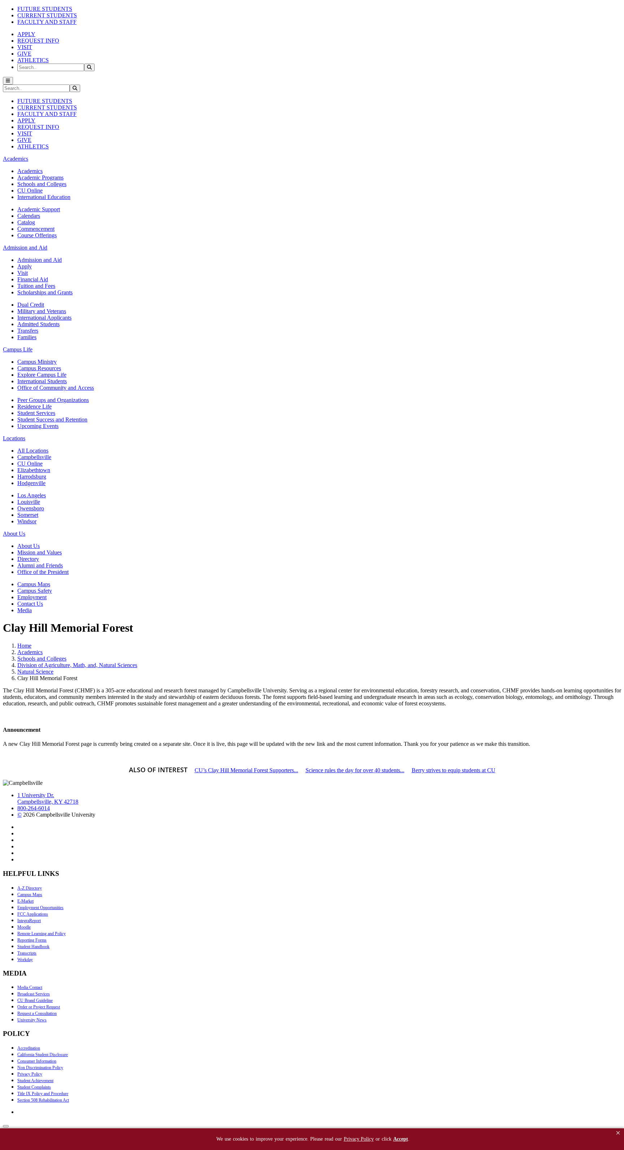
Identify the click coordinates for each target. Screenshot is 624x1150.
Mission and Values (39, 552)
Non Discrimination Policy (40, 1067)
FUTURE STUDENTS (44, 9)
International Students (42, 381)
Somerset (27, 515)
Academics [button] (15, 159)
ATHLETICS (33, 60)
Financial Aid (32, 279)
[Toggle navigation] (8, 81)
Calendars (28, 216)
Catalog (26, 222)
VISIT (24, 47)
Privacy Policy (29, 1074)
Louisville (28, 502)
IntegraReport (29, 920)
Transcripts (26, 953)
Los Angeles (31, 495)
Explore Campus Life (41, 375)
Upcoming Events (37, 426)
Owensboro (30, 508)
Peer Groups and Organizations (53, 400)
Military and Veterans (41, 311)
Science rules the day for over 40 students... (355, 770)
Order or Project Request (38, 1007)
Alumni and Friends (40, 565)
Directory (28, 559)
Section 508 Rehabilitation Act (43, 1100)
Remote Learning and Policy (41, 933)
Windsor (26, 521)
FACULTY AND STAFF (47, 22)
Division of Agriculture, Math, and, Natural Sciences (77, 665)
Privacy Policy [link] (359, 1139)
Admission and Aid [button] (25, 248)
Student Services (36, 413)
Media (24, 610)
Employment (32, 597)
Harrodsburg (31, 477)
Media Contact (29, 987)
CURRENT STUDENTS (47, 15)
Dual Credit (30, 305)
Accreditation (28, 1048)
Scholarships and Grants (45, 292)
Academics (30, 171)
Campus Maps (33, 584)
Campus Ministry (37, 362)
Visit (22, 273)
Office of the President (43, 572)
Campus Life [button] (17, 349)
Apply (24, 266)
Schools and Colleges (41, 184)
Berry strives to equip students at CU (453, 770)
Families (26, 337)
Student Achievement (35, 1080)
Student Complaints (34, 1087)
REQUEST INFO (38, 41)
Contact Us (30, 604)
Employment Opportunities (40, 907)
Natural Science (35, 672)
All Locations (32, 451)
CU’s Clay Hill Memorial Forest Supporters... (246, 770)
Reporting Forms (32, 940)
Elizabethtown (33, 470)
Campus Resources (39, 368)
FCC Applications (32, 914)
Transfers (27, 331)
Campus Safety (34, 591)
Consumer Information (36, 1061)
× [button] (618, 1132)
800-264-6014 (33, 808)
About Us (28, 546)
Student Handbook (33, 946)
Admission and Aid (39, 260)
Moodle (24, 927)
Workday (25, 959)
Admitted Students (38, 324)
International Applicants (44, 318)
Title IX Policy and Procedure (42, 1093)
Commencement (36, 229)
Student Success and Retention (52, 419)
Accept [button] (400, 1139)
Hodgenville (31, 483)
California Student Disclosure (42, 1054)
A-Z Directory (29, 888)
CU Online (30, 190)
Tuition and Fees (36, 286)
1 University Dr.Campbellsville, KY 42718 (47, 798)
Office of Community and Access (55, 388)
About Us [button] (14, 534)
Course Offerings (37, 235)
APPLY (26, 34)
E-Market (25, 901)
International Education (43, 197)
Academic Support (38, 209)
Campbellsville (34, 457)
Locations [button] (14, 438)
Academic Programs (40, 177)
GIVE (24, 54)
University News (32, 1020)
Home (24, 646)
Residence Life (34, 406)
